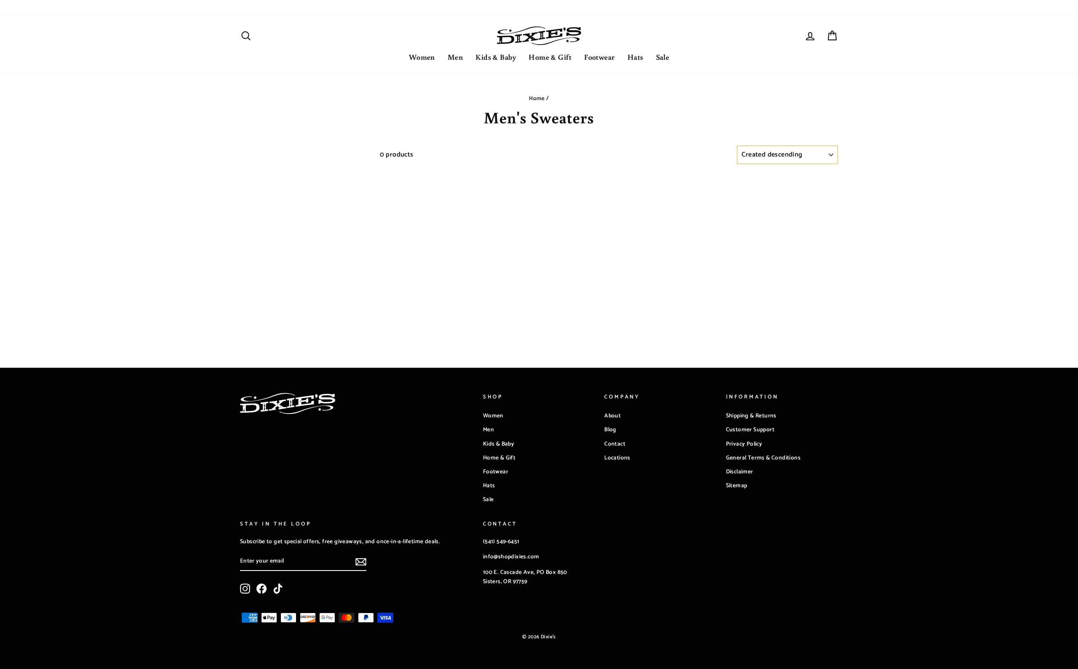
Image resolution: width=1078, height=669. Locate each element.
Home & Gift (549, 57)
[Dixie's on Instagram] (245, 589)
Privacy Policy (744, 444)
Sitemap (736, 485)
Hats (635, 57)
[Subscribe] (360, 562)
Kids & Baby (495, 57)
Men (455, 57)
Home (537, 98)
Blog (610, 429)
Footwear (599, 57)
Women (422, 57)
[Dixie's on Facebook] (261, 589)
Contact (614, 444)
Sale (663, 57)
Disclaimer (739, 471)
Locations (617, 457)
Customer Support (750, 429)
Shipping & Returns (751, 415)
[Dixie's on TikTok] (278, 589)
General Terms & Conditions (763, 457)
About (612, 415)
